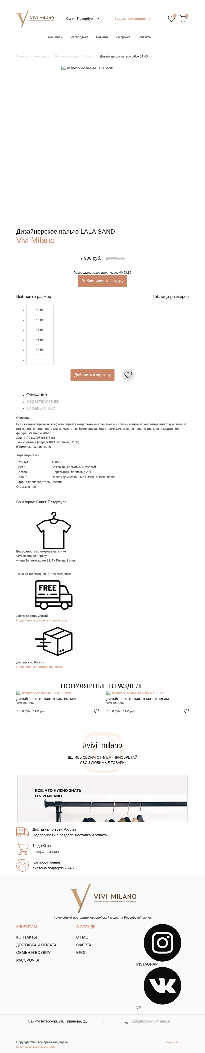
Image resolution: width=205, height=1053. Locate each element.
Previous (29, 703)
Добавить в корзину (92, 375)
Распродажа (79, 37)
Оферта (84, 945)
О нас (82, 937)
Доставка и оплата (36, 945)
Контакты (144, 37)
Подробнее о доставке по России (40, 667)
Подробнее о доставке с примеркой (41, 620)
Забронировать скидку (103, 281)
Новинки (102, 37)
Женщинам (54, 37)
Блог (81, 952)
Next (176, 703)
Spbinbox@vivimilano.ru (151, 1021)
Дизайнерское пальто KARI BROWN (46, 699)
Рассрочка (123, 37)
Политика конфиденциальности (35, 1047)
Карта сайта (173, 1042)
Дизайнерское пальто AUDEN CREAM (137, 699)
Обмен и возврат (34, 952)
